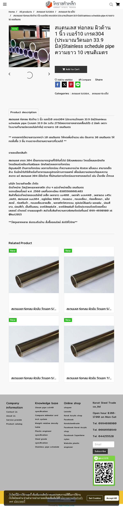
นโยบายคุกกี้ (19, 501)
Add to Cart (72, 69)
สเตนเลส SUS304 (80, 93)
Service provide (14, 419)
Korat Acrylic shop (73, 415)
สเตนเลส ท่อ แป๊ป (100, 93)
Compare (86, 79)
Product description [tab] (23, 112)
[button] (110, 4)
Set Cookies (95, 498)
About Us (11, 415)
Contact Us (11, 411)
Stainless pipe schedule (47, 446)
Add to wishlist (65, 79)
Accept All (112, 498)
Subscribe (100, 451)
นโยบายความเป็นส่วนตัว (72, 498)
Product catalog (14, 423)
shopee (67, 407)
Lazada (67, 411)
